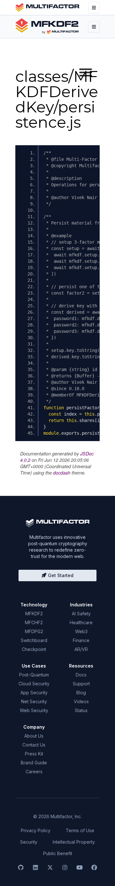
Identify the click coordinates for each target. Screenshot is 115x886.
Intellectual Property (74, 842)
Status (81, 710)
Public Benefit (57, 853)
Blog (81, 692)
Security (28, 842)
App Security (34, 692)
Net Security (34, 701)
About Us (33, 736)
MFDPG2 (34, 631)
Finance (81, 640)
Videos (81, 701)
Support (81, 683)
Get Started (60, 575)
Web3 (81, 631)
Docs (81, 674)
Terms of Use (80, 830)
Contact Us (33, 744)
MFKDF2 (34, 613)
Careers (34, 771)
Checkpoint (34, 649)
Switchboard (34, 640)
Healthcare (81, 622)
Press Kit (34, 753)
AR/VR (81, 649)
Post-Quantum (34, 674)
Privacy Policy (35, 830)
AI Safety (81, 613)
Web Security (34, 710)
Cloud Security (34, 683)
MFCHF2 (34, 622)
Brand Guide (34, 762)
